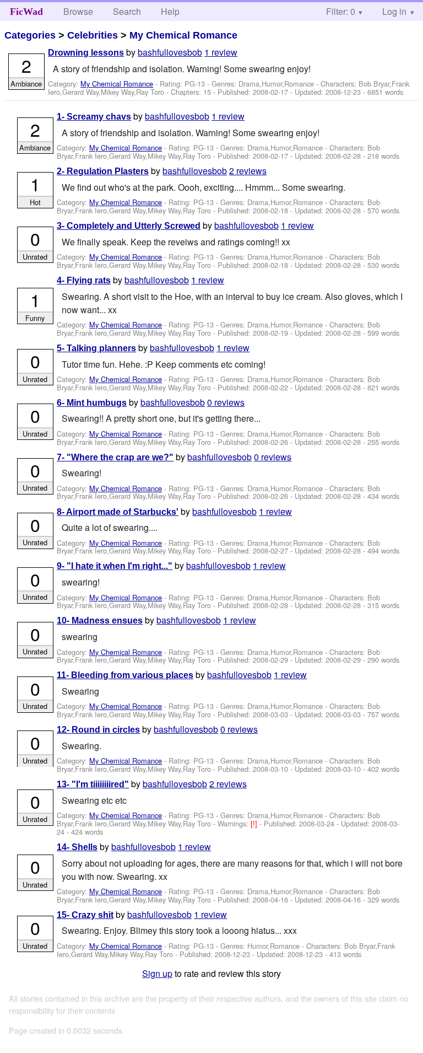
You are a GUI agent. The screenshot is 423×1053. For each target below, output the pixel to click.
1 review (220, 52)
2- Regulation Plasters (103, 171)
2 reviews (248, 170)
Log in (394, 11)
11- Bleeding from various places (125, 675)
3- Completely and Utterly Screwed (128, 225)
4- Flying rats (84, 280)
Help (170, 11)
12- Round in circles (98, 729)
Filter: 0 (340, 11)
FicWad (26, 11)
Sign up (157, 973)
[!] (255, 823)
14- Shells (77, 847)
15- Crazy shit (85, 915)
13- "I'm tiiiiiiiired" (93, 784)
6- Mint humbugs (92, 402)
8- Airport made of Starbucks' (117, 512)
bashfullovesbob (170, 52)
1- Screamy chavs (94, 116)
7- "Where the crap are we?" (115, 457)
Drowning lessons (86, 52)
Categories (30, 35)
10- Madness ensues (100, 620)
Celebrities (92, 35)
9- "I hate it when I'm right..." (114, 566)
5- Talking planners (96, 348)
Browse (78, 11)
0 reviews (226, 402)
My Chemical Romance (183, 35)
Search (127, 11)
